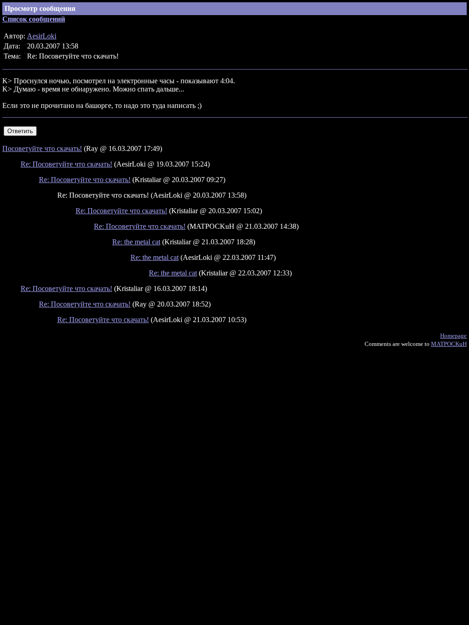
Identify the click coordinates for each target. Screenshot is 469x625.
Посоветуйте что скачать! (42, 148)
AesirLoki (41, 36)
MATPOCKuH (449, 343)
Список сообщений (33, 19)
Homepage (453, 335)
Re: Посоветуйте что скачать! (66, 164)
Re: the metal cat (136, 242)
